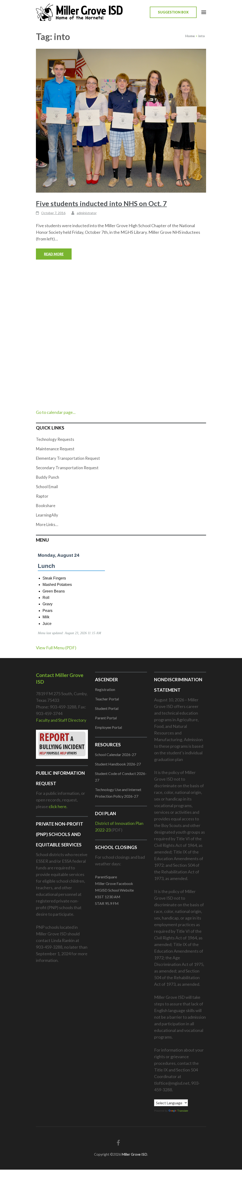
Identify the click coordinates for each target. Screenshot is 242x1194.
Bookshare (45, 505)
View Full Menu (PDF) (56, 647)
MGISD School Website (114, 890)
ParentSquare (106, 877)
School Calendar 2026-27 (115, 754)
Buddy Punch (47, 477)
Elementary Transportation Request (68, 458)
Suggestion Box (173, 12)
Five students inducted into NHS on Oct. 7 (101, 203)
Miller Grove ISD (134, 1154)
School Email (47, 486)
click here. (58, 806)
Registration (105, 689)
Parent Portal (106, 718)
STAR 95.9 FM (107, 903)
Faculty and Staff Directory (61, 720)
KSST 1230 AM (107, 896)
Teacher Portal (107, 699)
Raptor (42, 496)
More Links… (47, 524)
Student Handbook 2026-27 (118, 764)
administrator (87, 213)
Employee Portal (108, 727)
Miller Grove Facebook (114, 883)
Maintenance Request (55, 448)
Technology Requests (55, 439)
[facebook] (118, 1142)
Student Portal (106, 708)
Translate (182, 1110)
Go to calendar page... (56, 412)
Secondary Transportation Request (67, 467)
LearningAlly (47, 515)
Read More (54, 254)
